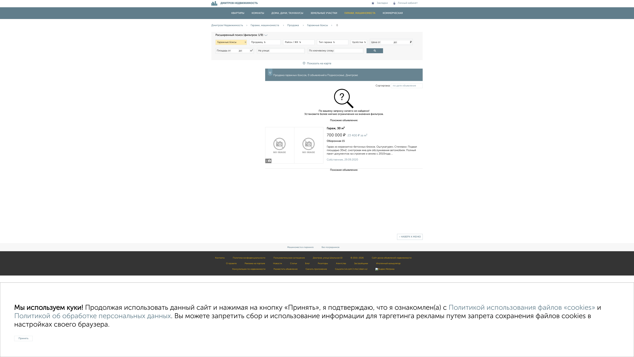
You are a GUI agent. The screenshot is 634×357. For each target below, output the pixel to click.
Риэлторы (323, 263)
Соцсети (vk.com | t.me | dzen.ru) (351, 269)
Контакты (220, 258)
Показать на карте (319, 63)
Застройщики (361, 263)
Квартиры (237, 13)
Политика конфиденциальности (249, 258)
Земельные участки (324, 13)
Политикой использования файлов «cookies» (522, 307)
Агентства (341, 263)
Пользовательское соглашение (289, 258)
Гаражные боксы (317, 25)
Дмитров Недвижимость (227, 25)
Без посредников (330, 247)
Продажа (293, 25)
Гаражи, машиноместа (359, 13)
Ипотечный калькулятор (388, 263)
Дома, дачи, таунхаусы (287, 13)
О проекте (231, 263)
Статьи (293, 263)
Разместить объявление (286, 269)
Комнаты (258, 13)
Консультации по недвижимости (248, 269)
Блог (307, 263)
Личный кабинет (408, 3)
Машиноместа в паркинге (300, 247)
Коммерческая (393, 13)
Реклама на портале (255, 263)
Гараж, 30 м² (336, 128)
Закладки (382, 3)
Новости (277, 263)
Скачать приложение (316, 269)
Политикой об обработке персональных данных (92, 316)
